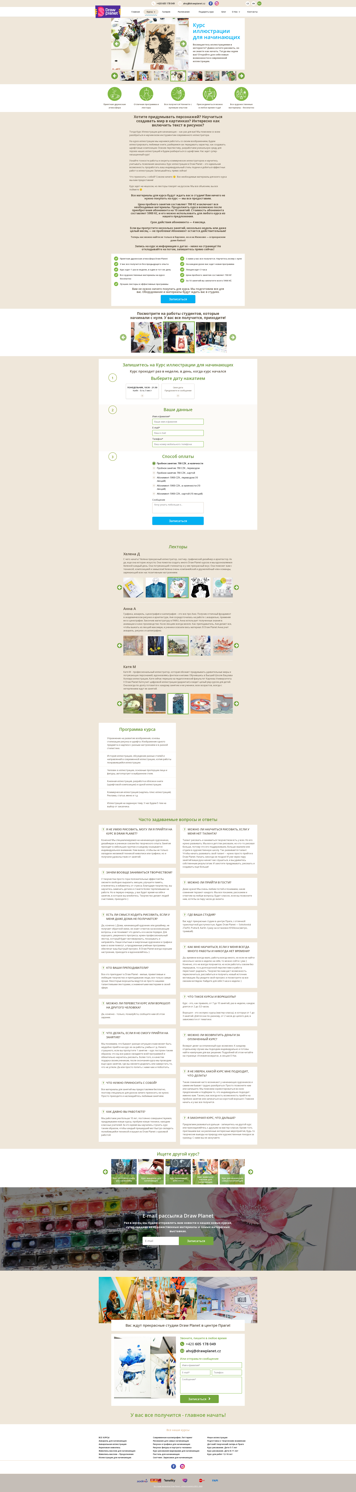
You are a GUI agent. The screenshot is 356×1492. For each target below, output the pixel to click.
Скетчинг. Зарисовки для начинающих (172, 1457)
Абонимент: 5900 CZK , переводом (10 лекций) (177, 479)
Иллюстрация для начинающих (115, 1457)
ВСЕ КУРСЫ (104, 1437)
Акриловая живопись (109, 1447)
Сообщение (158, 499)
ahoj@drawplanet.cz (194, 3)
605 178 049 (166, 3)
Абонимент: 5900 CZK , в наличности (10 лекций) (178, 487)
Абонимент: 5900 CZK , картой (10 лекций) (180, 493)
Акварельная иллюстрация (112, 1444)
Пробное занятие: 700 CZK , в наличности (180, 463)
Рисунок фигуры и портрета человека (172, 1447)
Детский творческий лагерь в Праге (225, 1444)
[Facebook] (211, 3)
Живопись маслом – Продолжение (116, 1454)
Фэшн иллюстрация (217, 1437)
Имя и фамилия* (161, 416)
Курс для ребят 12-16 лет (220, 1454)
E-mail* (156, 427)
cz (248, 3)
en (253, 3)
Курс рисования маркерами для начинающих (176, 1450)
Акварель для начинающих (113, 1440)
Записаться (178, 299)
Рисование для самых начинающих (171, 1440)
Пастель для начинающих (166, 1454)
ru (259, 3)
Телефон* (157, 438)
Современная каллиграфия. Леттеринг (172, 1437)
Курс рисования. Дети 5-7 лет (222, 1447)
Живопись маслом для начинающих (117, 1450)
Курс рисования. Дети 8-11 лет (222, 1450)
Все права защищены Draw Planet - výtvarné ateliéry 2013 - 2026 (178, 1486)
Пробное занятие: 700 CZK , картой (176, 472)
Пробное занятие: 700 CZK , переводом (178, 468)
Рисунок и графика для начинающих (171, 1444)
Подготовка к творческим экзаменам (226, 1440)
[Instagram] (217, 3)
